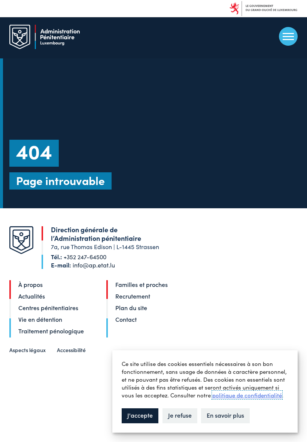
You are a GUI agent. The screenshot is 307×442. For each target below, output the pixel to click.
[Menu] (288, 36)
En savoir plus (225, 415)
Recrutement (132, 296)
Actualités (31, 296)
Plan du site (131, 307)
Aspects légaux (27, 350)
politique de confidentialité (247, 395)
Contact (126, 319)
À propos (30, 284)
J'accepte (140, 415)
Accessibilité (71, 350)
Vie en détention (40, 319)
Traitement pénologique (51, 331)
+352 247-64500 (85, 256)
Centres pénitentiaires (48, 307)
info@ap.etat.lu (94, 265)
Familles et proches (141, 284)
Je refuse (180, 415)
